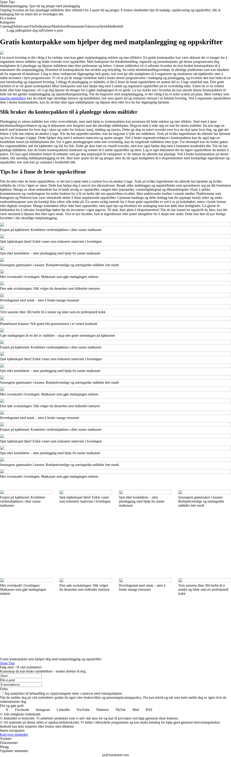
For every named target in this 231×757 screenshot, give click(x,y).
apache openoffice (13, 98)
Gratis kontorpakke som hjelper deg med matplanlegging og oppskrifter (50, 659)
